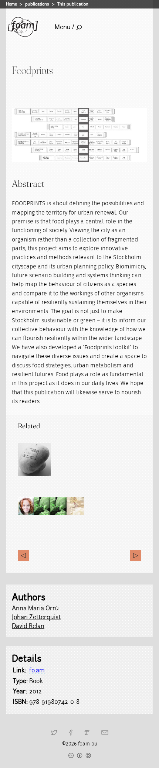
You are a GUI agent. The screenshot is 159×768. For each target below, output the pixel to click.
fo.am (37, 670)
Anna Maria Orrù (35, 608)
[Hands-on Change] (135, 555)
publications (37, 4)
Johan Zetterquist (36, 617)
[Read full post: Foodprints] (34, 459)
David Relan (28, 626)
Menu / (64, 27)
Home (11, 4)
